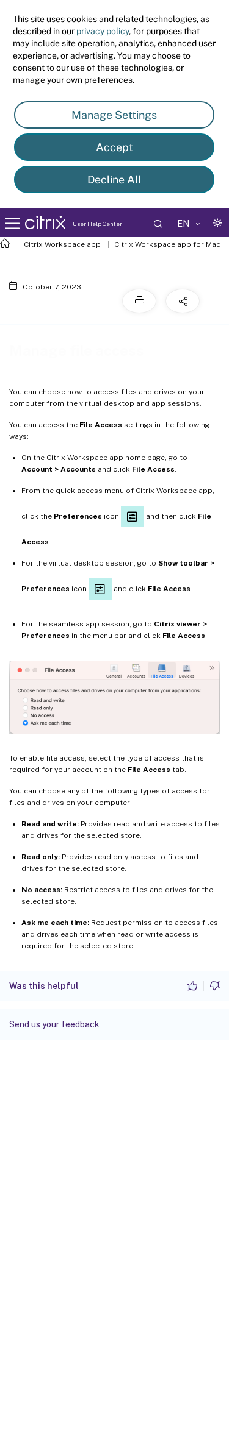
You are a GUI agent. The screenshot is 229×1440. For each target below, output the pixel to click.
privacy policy (102, 31)
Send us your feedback (54, 1024)
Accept (114, 147)
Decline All (114, 179)
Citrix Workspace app (62, 244)
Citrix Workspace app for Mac (167, 244)
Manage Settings (114, 114)
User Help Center (97, 223)
